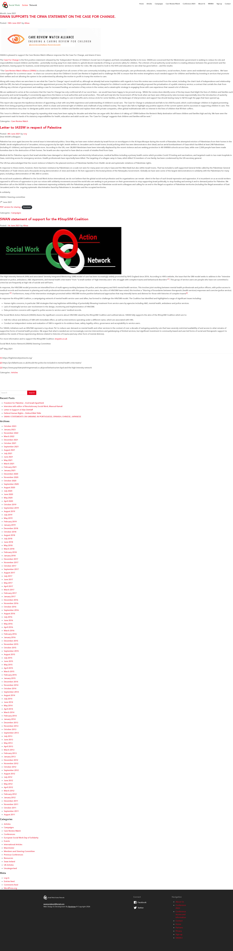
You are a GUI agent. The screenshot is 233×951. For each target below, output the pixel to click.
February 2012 (10, 794)
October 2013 (10, 729)
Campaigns (159, 4)
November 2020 (11, 477)
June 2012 (8, 780)
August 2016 (9, 613)
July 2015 (8, 658)
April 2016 (8, 627)
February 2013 (10, 753)
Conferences (9, 834)
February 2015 (10, 675)
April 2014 (8, 709)
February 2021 (10, 467)
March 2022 (9, 436)
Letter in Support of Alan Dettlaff (18, 409)
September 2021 (11, 446)
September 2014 (11, 692)
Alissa (26, 23)
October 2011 (10, 807)
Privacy (179, 931)
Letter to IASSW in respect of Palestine (31, 127)
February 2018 (10, 552)
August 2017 (9, 572)
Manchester (9, 848)
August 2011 (9, 814)
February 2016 (10, 634)
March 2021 (9, 463)
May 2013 (8, 743)
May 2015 (8, 664)
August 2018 (9, 535)
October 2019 (10, 504)
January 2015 (10, 678)
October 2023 (10, 426)
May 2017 (8, 583)
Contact (228, 4)
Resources (8, 858)
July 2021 (8, 453)
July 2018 (8, 538)
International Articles (13, 844)
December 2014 (11, 681)
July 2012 (8, 777)
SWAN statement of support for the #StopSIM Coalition (44, 219)
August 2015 (9, 654)
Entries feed (9, 881)
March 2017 (9, 589)
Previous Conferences (13, 854)
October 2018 (10, 531)
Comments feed (11, 884)
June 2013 (8, 739)
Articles (149, 4)
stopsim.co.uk (61, 339)
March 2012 (9, 790)
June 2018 (8, 542)
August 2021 (9, 450)
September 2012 (11, 770)
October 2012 (10, 767)
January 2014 (10, 719)
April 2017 (8, 586)
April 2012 (8, 787)
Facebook (142, 902)
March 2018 (9, 549)
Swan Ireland (9, 861)
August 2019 (9, 511)
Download (27, 207)
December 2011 (11, 801)
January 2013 (10, 756)
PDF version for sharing (10, 207)
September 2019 (11, 508)
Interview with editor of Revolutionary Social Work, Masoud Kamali (33, 406)
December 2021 (11, 440)
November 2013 (11, 726)
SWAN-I (211, 4)
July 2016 (8, 617)
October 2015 (10, 647)
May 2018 (8, 545)
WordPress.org (10, 888)
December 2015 (11, 641)
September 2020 (11, 484)
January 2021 (10, 470)
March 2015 (9, 671)
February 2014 (10, 715)
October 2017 (10, 566)
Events (7, 841)
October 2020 (10, 480)
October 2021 (10, 443)
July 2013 (8, 736)
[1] (1, 358)
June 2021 (8, 457)
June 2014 (8, 702)
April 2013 (8, 746)
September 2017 (11, 569)
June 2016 (8, 620)
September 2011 (11, 811)
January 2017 (10, 596)
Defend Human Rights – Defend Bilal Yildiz (22, 413)
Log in (6, 878)
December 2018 (11, 528)
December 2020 (11, 474)
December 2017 (11, 559)
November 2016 (11, 603)
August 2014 (9, 695)
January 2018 (10, 555)
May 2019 (8, 518)
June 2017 (8, 579)
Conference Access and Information (181, 914)
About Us (201, 4)
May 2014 (8, 705)
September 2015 (11, 651)
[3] (1, 367)
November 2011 (11, 804)
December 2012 (11, 760)
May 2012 (8, 784)
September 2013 (11, 733)
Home (141, 4)
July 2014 (8, 698)
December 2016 (11, 600)
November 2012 (11, 763)
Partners (179, 927)
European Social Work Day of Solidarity (21, 837)
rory (25, 134)
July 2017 (8, 576)
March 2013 (9, 750)
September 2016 (11, 610)
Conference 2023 (189, 4)
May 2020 (8, 497)
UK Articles (9, 865)
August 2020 (9, 487)
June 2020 (8, 494)
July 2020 (8, 491)
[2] (1, 362)
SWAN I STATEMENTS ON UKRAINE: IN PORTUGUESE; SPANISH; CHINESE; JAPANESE (42, 416)
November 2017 (11, 562)
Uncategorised (10, 868)
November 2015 (11, 644)
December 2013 (11, 722)
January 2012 (10, 797)
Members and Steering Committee (19, 851)
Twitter (141, 907)
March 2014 (9, 712)
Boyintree (72, 906)
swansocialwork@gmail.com (53, 904)
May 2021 (8, 460)
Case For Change (11, 60)
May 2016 (8, 623)
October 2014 (10, 688)
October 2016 (10, 606)
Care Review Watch (173, 4)
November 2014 (11, 685)
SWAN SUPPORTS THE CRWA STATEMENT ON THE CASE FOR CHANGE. (58, 16)
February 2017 (10, 593)
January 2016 (10, 637)
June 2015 (8, 661)
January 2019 (10, 525)
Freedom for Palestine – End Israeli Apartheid (24, 403)
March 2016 (9, 630)
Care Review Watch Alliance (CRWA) (20, 70)
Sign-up (219, 4)
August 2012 (9, 773)
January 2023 (10, 429)
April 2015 (8, 668)
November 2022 (11, 433)
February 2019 (10, 521)
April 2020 (8, 501)
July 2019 (8, 514)
